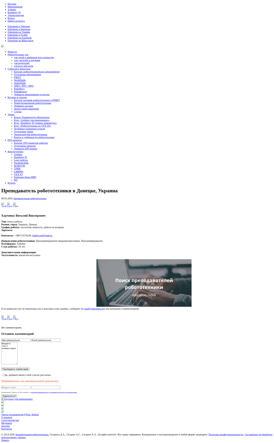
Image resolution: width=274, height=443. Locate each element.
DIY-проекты (15, 140)
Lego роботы (21, 160)
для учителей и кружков (27, 60)
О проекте (6, 417)
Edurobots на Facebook (20, 37)
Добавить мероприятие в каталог (32, 94)
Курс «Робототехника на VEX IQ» (32, 126)
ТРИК (17, 168)
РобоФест (19, 88)
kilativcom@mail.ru (42, 235)
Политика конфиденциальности (226, 434)
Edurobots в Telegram (19, 26)
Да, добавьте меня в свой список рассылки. (27, 375)
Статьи (18, 111)
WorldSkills (20, 80)
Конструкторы (15, 151)
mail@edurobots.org (94, 308)
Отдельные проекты (25, 145)
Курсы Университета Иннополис (32, 117)
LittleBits (18, 171)
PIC (16, 180)
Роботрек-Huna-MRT (25, 177)
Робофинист (20, 91)
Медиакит (6, 423)
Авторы (5, 426)
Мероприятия (15, 6)
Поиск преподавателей (26, 108)
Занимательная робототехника (29, 198)
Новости (12, 51)
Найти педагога (16, 21)
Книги (11, 18)
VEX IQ (18, 174)
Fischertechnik (21, 163)
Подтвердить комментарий (15, 369)
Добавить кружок (23, 106)
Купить (12, 183)
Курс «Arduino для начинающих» (32, 120)
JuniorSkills (20, 83)
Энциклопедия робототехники (30, 134)
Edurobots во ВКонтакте (20, 40)
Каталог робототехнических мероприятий (37, 71)
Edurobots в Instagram (19, 29)
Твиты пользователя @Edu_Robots (20, 414)
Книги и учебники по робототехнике (34, 137)
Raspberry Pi (14, 12)
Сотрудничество (10, 420)
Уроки (11, 114)
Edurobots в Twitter (18, 35)
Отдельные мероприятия (27, 74)
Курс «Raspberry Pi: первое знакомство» (35, 123)
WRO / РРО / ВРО (24, 86)
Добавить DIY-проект (25, 148)
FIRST (17, 77)
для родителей (21, 63)
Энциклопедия (16, 15)
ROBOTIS (19, 165)
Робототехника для (18, 54)
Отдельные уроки (23, 131)
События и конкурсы (19, 68)
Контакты (6, 428)
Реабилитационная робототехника (32, 103)
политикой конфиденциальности (40, 392)
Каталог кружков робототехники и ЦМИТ (37, 100)
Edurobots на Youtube (19, 32)
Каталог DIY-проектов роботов (31, 143)
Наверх (5, 440)
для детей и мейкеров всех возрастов (34, 57)
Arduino (12, 9)
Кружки (12, 4)
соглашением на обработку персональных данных (63, 392)
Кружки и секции (17, 97)
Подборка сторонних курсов (29, 128)
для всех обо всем (23, 66)
